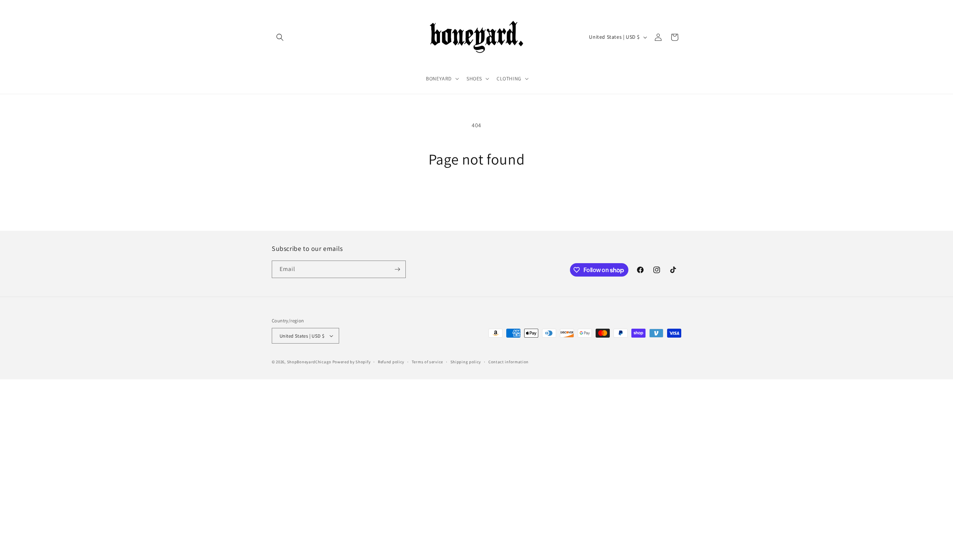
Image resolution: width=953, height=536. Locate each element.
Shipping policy (465, 361)
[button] (280, 37)
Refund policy (391, 361)
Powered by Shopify (351, 361)
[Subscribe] (397, 269)
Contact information (508, 361)
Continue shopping (477, 196)
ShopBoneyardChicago (309, 361)
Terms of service (427, 361)
